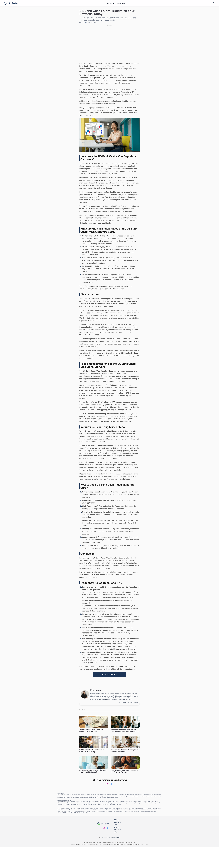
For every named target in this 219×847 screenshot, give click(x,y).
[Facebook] (112, 784)
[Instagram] (107, 784)
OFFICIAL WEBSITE (109, 674)
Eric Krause (84, 22)
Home (107, 3)
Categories (120, 3)
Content (112, 3)
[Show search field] (214, 3)
